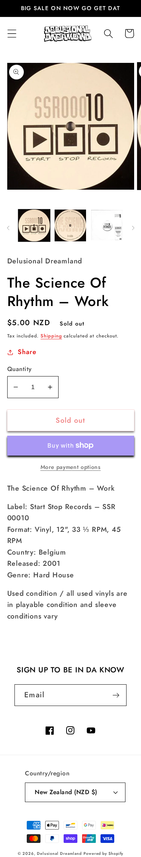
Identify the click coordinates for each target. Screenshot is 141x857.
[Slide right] (133, 228)
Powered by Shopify (103, 853)
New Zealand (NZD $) (66, 792)
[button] (11, 33)
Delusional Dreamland (59, 853)
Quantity (19, 369)
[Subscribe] (116, 695)
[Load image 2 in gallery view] (70, 225)
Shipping (51, 335)
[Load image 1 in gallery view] (34, 225)
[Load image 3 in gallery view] (107, 225)
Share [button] (27, 352)
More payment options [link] (70, 467)
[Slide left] (8, 228)
